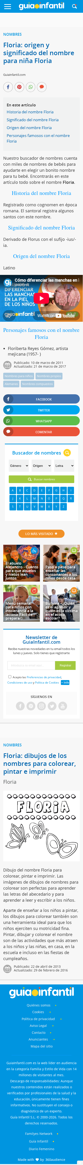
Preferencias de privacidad (44, 677)
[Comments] (41, 87)
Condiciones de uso (19, 682)
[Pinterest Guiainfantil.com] (30, 706)
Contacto (38, 1032)
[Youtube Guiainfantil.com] (62, 706)
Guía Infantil (38, 1141)
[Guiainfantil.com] (41, 9)
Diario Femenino (41, 1149)
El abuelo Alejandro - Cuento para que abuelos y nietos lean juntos (22, 571)
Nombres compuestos (37, 384)
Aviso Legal (38, 1025)
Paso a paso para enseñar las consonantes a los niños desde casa (61, 572)
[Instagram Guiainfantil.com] (41, 706)
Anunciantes (38, 1039)
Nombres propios (49, 376)
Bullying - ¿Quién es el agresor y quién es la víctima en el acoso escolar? (61, 611)
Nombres (12, 34)
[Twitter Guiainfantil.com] (52, 706)
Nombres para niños (19, 376)
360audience (55, 1159)
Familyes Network (38, 1133)
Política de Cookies (47, 682)
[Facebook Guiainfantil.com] (20, 706)
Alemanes (11, 384)
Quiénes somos (38, 1005)
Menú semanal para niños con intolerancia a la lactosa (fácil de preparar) (19, 611)
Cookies (38, 1012)
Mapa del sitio (42, 1046)
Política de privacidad (39, 1019)
